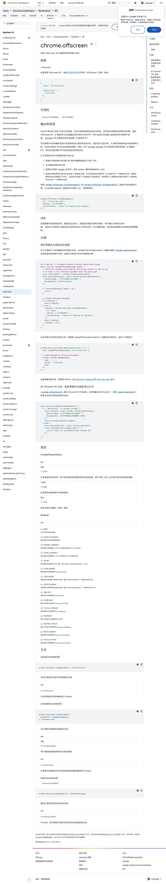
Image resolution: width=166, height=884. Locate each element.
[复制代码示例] (137, 80)
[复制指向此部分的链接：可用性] (51, 110)
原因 (72, 223)
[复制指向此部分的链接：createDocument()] (63, 704)
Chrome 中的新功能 (75, 3)
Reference (44, 10)
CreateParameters (49, 746)
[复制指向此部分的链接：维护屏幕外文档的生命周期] (72, 245)
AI (42, 16)
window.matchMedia (63, 635)
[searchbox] (16, 23)
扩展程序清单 (73, 72)
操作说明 (33, 16)
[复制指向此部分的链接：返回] (46, 684)
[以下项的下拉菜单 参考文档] (57, 15)
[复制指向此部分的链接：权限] (48, 60)
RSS (123, 869)
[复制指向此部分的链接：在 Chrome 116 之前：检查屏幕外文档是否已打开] (96, 386)
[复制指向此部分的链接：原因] (47, 218)
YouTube (125, 861)
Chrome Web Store (77, 16)
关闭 (138, 30)
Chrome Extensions (24, 10)
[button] (16, 388)
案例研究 (52, 3)
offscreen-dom (103, 379)
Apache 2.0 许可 (111, 834)
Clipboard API (60, 603)
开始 (154, 30)
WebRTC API (60, 595)
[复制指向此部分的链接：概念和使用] (57, 124)
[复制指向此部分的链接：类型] (48, 447)
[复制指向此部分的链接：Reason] (51, 515)
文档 (39, 3)
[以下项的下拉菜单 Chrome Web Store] (88, 15)
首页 (42, 37)
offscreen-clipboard (85, 379)
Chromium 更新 (85, 857)
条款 (37, 879)
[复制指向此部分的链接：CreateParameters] (64, 454)
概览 (4, 16)
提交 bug (39, 857)
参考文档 (50, 16)
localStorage (61, 611)
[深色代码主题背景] (133, 80)
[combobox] (119, 3)
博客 (62, 3)
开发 (23, 16)
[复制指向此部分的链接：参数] (46, 736)
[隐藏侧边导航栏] (29, 879)
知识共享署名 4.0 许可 (73, 834)
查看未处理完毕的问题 (44, 861)
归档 (81, 865)
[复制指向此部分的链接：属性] (46, 461)
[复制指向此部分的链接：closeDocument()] (62, 657)
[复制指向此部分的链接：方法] (48, 649)
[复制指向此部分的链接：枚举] (46, 522)
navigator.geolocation (63, 643)
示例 (63, 16)
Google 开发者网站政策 (44, 837)
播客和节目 (83, 869)
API (56, 10)
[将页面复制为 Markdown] (92, 44)
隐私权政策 (45, 879)
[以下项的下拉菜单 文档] (44, 2)
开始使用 (14, 16)
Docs (6, 10)
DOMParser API (61, 572)
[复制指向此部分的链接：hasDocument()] (60, 778)
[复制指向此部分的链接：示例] (48, 237)
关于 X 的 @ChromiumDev (132, 857)
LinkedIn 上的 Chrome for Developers (136, 865)
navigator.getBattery (64, 627)
